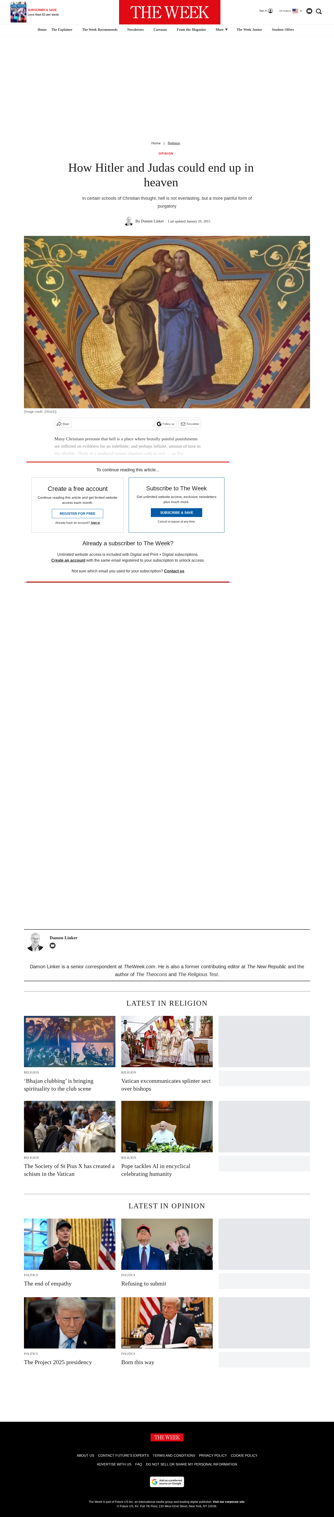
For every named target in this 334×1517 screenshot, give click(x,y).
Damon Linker (152, 221)
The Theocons (152, 974)
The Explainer (61, 30)
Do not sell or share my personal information (191, 1464)
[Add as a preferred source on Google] (167, 1481)
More (220, 30)
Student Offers (283, 30)
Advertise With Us (114, 1464)
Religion (174, 143)
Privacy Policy (213, 1455)
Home (156, 143)
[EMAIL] (54, 945)
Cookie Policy (244, 1455)
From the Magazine (191, 30)
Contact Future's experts (123, 1455)
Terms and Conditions (174, 1455)
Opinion (166, 153)
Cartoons (160, 30)
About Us (85, 1455)
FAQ (138, 1464)
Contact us (174, 571)
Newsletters (135, 30)
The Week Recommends (99, 30)
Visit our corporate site (229, 1502)
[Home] (41, 30)
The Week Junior (249, 30)
